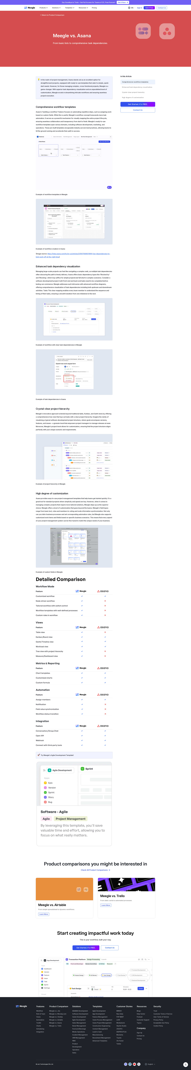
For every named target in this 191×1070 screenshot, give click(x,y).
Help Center (141, 1014)
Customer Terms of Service (162, 1014)
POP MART (120, 1017)
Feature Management (100, 1017)
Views (38, 1017)
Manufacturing (98, 1035)
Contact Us (162, 8)
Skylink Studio (121, 1026)
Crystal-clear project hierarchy (133, 92)
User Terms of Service (161, 1017)
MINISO (119, 1011)
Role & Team (40, 1014)
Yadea (118, 1044)
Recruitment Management (102, 1038)
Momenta (119, 1035)
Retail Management (79, 1026)
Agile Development (78, 1020)
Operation (75, 1050)
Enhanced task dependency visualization (137, 87)
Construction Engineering (101, 1026)
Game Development (79, 1017)
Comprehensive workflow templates (135, 82)
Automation (40, 1020)
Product (75, 1044)
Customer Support (143, 1020)
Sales (74, 1053)
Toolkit (38, 1023)
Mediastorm (120, 1023)
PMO (74, 1041)
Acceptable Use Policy (161, 1023)
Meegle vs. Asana (55, 1023)
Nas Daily (119, 1014)
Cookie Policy (158, 1026)
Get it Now (122, 2)
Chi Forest (119, 1041)
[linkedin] (130, 1064)
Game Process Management (102, 1020)
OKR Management (78, 1038)
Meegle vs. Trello (55, 1026)
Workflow (39, 1011)
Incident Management (80, 1035)
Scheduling (40, 1029)
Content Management (100, 1029)
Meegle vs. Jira (54, 1011)
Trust (155, 1011)
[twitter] (138, 1064)
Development (77, 1047)
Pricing (94, 8)
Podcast (139, 1017)
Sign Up (139, 1033)
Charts (38, 1026)
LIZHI (118, 1020)
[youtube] (134, 1064)
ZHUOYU (119, 1029)
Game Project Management (102, 1023)
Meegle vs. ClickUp (56, 1017)
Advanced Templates (100, 1041)
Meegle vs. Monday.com (57, 1014)
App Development (99, 1014)
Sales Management (79, 1023)
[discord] (125, 1064)
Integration (40, 1032)
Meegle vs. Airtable (56, 1020)
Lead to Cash (97, 1032)
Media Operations (78, 1032)
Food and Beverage (79, 1029)
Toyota (118, 1038)
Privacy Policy (158, 1020)
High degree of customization (133, 97)
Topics (139, 1023)
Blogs (139, 1011)
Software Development (80, 1014)
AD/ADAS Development (80, 1011)
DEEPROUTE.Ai (121, 1032)
